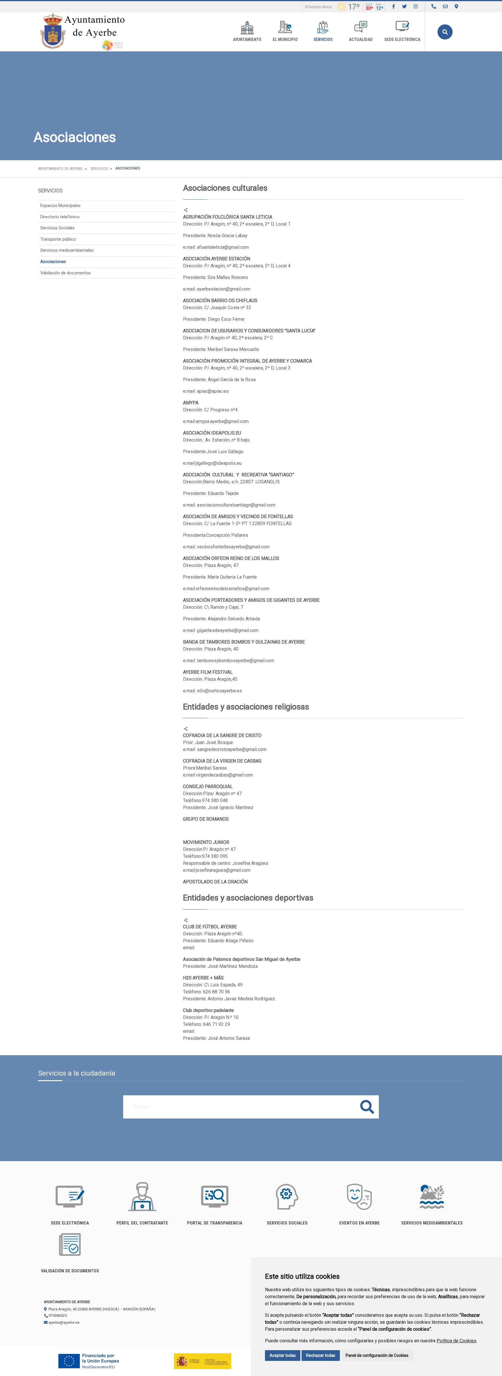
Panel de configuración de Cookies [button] (377, 1355)
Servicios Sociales (57, 228)
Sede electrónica (402, 39)
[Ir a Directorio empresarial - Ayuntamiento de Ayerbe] (433, 6)
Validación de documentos (65, 273)
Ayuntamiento (247, 39)
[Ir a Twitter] (404, 6)
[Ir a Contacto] (445, 6)
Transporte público (58, 239)
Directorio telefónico (60, 217)
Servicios (323, 39)
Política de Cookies (456, 1340)
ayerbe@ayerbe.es (64, 1322)
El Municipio (285, 39)
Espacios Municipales (60, 205)
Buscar (445, 31)
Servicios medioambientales (67, 250)
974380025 (57, 1315)
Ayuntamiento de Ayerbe (60, 169)
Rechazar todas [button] (320, 1355)
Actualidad (361, 39)
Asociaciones (53, 261)
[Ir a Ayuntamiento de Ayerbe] (82, 31)
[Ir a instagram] (416, 6)
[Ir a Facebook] (393, 6)
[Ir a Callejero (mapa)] (456, 6)
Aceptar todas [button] (283, 1355)
